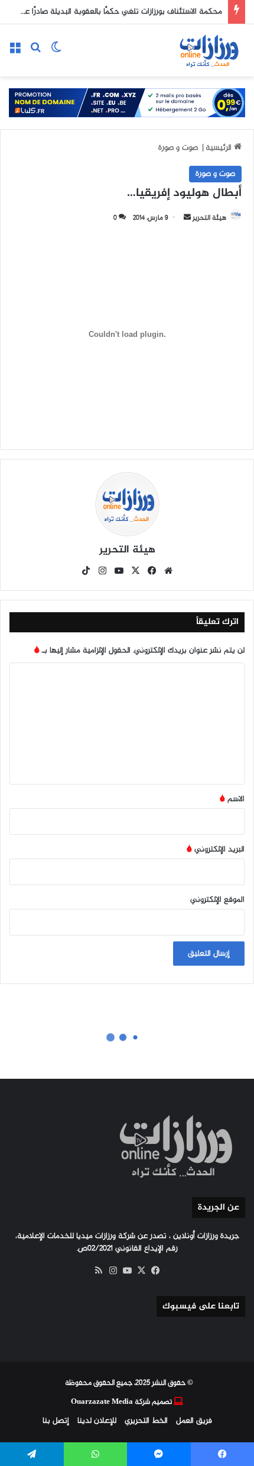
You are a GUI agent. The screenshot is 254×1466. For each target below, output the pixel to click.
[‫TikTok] (86, 571)
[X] (135, 571)
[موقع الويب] (168, 571)
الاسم (232, 799)
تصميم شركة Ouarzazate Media (121, 1402)
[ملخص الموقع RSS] (99, 1271)
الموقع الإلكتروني (217, 899)
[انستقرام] (102, 571)
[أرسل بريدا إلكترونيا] (187, 218)
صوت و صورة (178, 148)
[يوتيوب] (119, 571)
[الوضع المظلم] (56, 54)
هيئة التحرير (127, 550)
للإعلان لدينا (96, 1421)
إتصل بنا (56, 1421)
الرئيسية (220, 148)
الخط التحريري (146, 1421)
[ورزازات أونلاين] (208, 50)
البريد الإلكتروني (216, 849)
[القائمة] (15, 54)
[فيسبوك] (152, 571)
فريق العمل (194, 1421)
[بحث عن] (35, 54)
